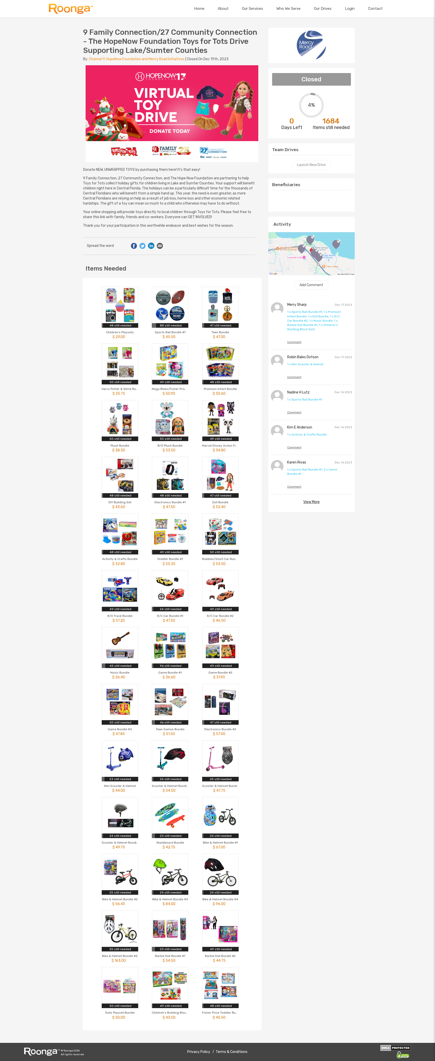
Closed (311, 79)
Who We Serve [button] (288, 8)
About (223, 8)
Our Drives (323, 8)
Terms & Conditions (231, 1052)
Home (199, 8)
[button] (71, 9)
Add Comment (311, 285)
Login (350, 8)
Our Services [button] (252, 8)
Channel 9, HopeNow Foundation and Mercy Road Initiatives (137, 59)
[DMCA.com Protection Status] (395, 1048)
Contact (375, 8)
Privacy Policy (199, 1052)
